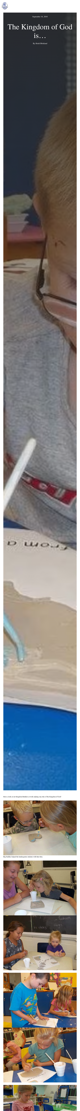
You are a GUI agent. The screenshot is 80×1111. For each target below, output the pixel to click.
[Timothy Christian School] (5, 6)
